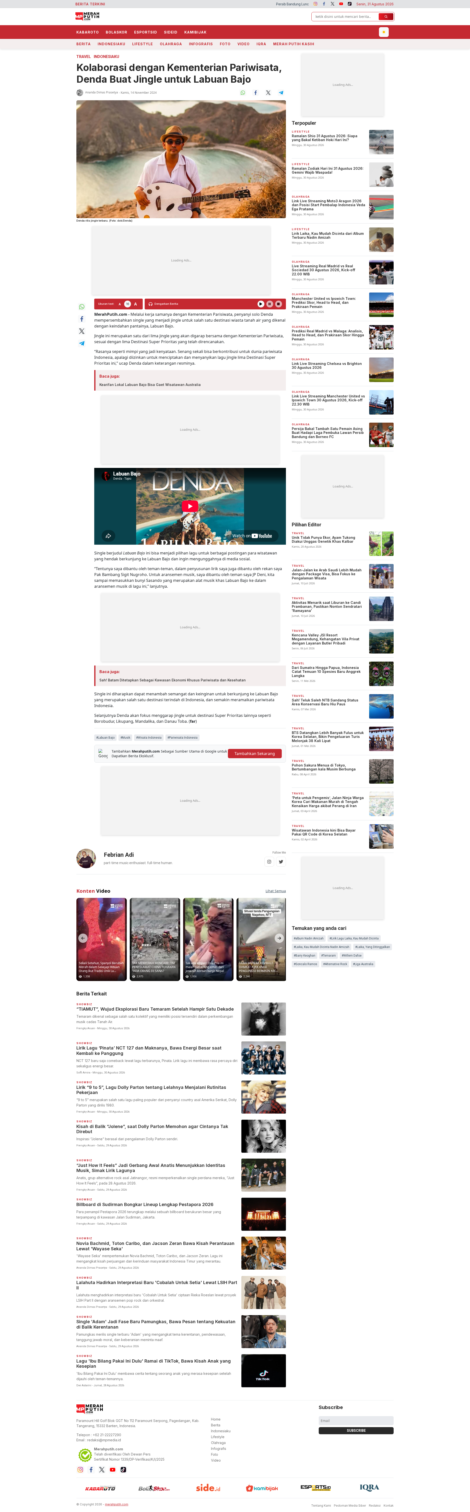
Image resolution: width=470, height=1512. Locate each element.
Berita (83, 44)
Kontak (389, 1505)
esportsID (145, 32)
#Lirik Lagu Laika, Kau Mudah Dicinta (354, 938)
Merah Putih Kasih (293, 44)
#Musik (125, 737)
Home (216, 1419)
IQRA (261, 44)
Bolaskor (116, 32)
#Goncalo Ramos (305, 964)
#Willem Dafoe (352, 955)
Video (243, 44)
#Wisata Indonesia (149, 737)
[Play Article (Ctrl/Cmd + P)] (261, 304)
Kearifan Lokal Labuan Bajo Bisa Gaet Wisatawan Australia (150, 385)
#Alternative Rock (335, 964)
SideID (170, 32)
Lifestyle (142, 44)
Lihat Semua (276, 891)
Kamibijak (195, 32)
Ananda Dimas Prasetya (101, 92)
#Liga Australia (363, 964)
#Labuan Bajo (105, 737)
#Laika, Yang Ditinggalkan (372, 947)
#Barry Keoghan (304, 955)
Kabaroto (87, 32)
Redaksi (375, 1505)
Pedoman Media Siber (350, 1505)
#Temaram (328, 955)
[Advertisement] (181, 260)
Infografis (201, 44)
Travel (83, 56)
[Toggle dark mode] (384, 32)
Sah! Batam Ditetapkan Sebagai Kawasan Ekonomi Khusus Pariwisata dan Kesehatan (172, 680)
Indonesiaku (111, 44)
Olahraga (171, 44)
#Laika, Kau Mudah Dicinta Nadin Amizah (321, 947)
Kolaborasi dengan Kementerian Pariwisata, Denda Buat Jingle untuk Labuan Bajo (179, 73)
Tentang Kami (321, 1505)
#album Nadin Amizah (309, 938)
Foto (225, 44)
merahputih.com (116, 1504)
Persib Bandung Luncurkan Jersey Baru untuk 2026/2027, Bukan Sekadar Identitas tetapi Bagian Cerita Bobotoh (257, 4)
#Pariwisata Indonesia (182, 737)
